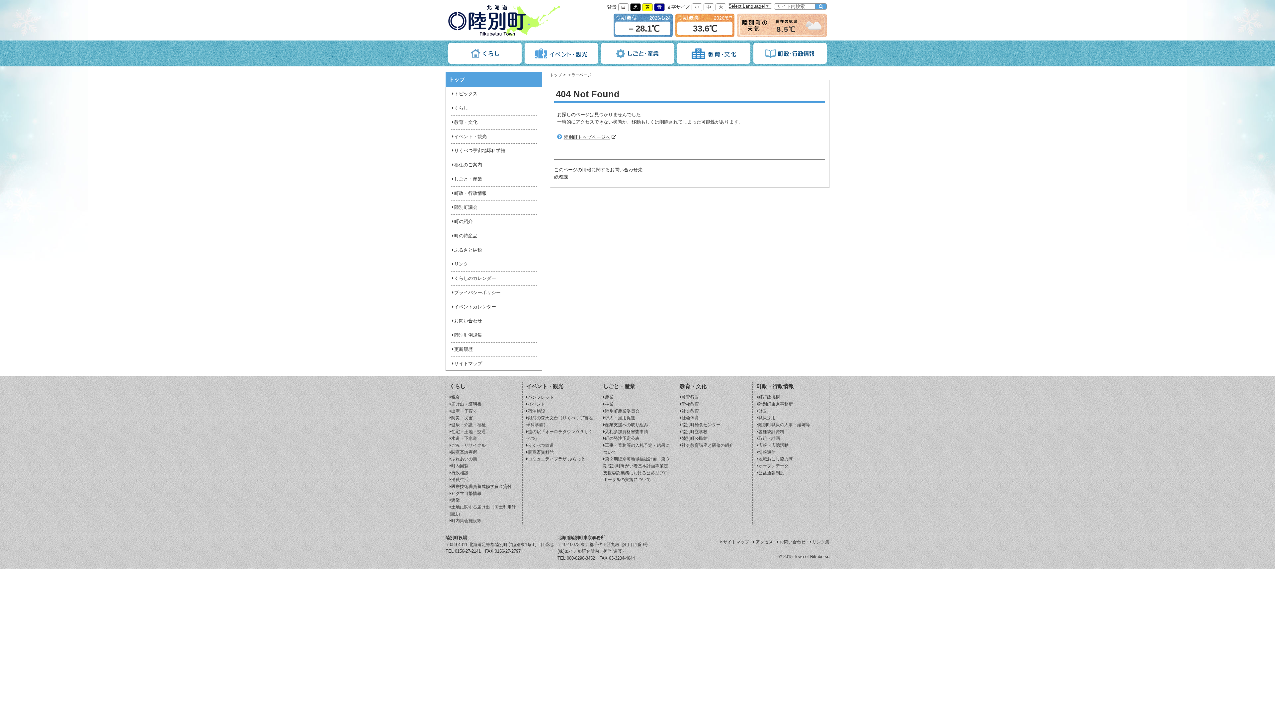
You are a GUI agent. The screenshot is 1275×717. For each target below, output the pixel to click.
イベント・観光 (470, 136)
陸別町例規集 (468, 335)
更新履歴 (463, 349)
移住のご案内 (468, 164)
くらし (461, 108)
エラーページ (579, 75)
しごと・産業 (468, 179)
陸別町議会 (465, 207)
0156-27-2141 (468, 551)
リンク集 (820, 541)
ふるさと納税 (468, 250)
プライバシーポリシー (477, 292)
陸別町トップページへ (587, 137)
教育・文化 (465, 122)
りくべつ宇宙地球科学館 (479, 150)
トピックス (465, 93)
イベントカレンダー (475, 306)
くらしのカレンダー (475, 278)
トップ (556, 75)
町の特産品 (465, 235)
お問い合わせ (468, 320)
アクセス (764, 541)
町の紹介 (463, 221)
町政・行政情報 (470, 193)
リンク (461, 264)
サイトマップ (468, 363)
